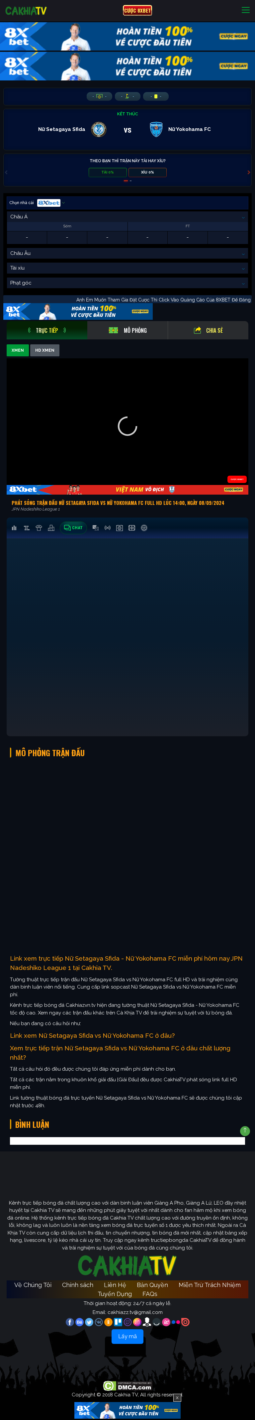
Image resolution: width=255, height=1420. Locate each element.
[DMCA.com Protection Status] (127, 1385)
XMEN (18, 350)
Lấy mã (127, 1336)
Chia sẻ (214, 330)
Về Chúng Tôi (32, 1284)
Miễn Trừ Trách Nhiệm (210, 1284)
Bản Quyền (152, 1284)
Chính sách (77, 1284)
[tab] (47, 330)
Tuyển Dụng (115, 1293)
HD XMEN (44, 350)
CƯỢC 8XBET (137, 10)
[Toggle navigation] (246, 10)
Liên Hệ (115, 1284)
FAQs (149, 1293)
